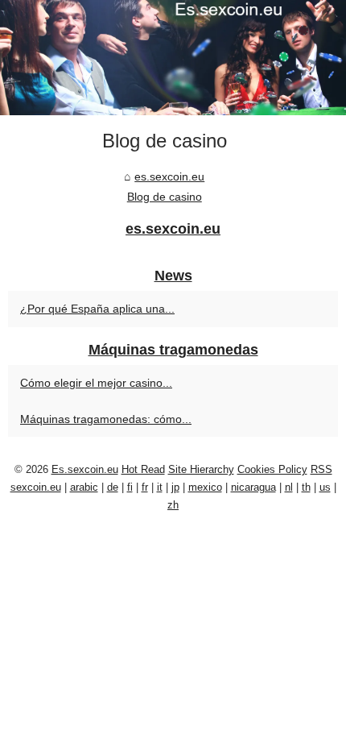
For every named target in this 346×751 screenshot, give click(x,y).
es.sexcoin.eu (169, 176)
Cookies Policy (272, 469)
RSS (321, 469)
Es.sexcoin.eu (84, 469)
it (160, 487)
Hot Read (143, 469)
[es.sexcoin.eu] (173, 57)
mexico (205, 487)
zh (173, 505)
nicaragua (253, 487)
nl (289, 487)
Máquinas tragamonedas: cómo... (106, 419)
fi (130, 487)
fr (145, 487)
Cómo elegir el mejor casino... (96, 382)
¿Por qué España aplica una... (97, 308)
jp (175, 487)
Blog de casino (164, 196)
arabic (84, 487)
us (325, 487)
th (306, 487)
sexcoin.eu (35, 487)
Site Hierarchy (201, 469)
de (112, 487)
